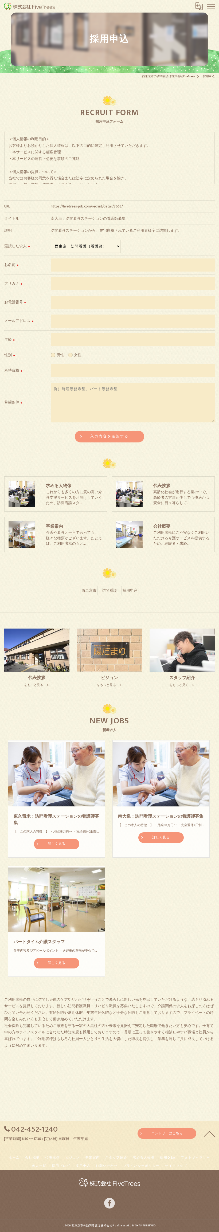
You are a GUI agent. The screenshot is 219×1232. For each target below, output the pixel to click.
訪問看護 (109, 591)
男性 (60, 355)
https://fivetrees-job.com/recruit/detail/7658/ (87, 206)
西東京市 (88, 591)
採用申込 (130, 591)
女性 (77, 355)
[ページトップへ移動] (209, 1133)
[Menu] (211, 6)
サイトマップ (176, 1165)
